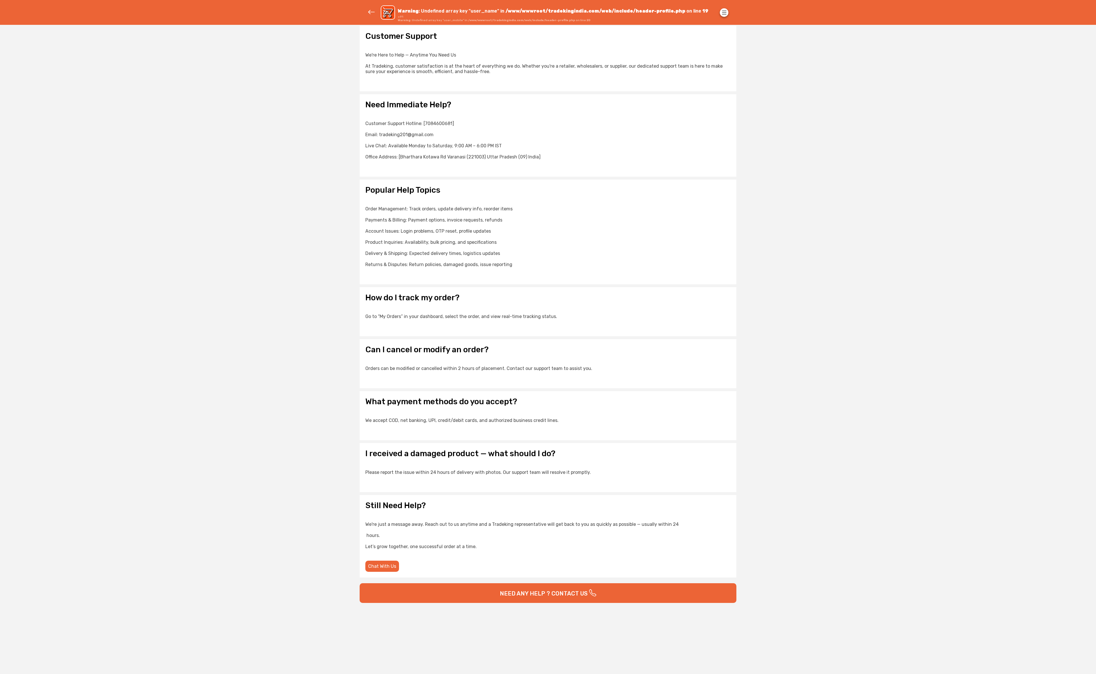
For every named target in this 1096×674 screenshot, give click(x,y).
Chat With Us (382, 566)
